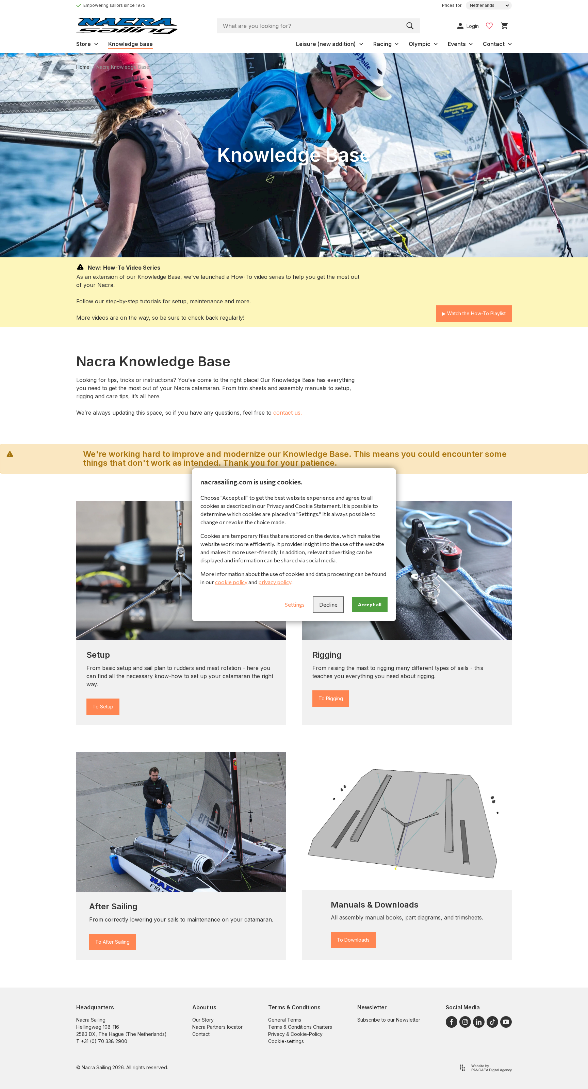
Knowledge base (130, 44)
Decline (328, 604)
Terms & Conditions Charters (300, 1027)
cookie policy (231, 582)
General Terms (284, 1020)
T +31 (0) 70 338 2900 (101, 1041)
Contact (201, 1034)
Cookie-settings (286, 1041)
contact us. (287, 412)
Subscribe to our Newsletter (388, 1020)
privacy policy (274, 582)
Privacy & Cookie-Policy (295, 1034)
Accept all (369, 604)
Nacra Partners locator (217, 1027)
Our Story (203, 1020)
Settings (295, 604)
